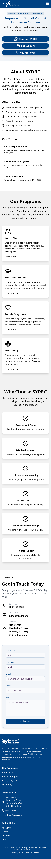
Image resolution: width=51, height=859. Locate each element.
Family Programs (10, 780)
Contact (5, 839)
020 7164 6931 (16, 606)
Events (5, 831)
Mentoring (7, 784)
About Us (6, 827)
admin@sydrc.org (14, 593)
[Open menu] (47, 3)
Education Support (11, 776)
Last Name (10, 662)
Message (9, 697)
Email (8, 674)
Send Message (25, 721)
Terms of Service (32, 853)
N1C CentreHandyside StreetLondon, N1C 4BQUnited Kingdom (13, 801)
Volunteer (6, 835)
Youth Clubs (7, 772)
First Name (10, 650)
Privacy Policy (17, 853)
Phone (8, 686)
